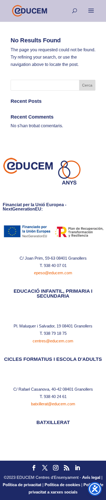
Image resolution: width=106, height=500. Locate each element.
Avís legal (91, 477)
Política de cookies (62, 484)
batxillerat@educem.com (53, 404)
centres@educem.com (53, 341)
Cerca (87, 85)
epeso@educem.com (53, 272)
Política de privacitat (22, 484)
